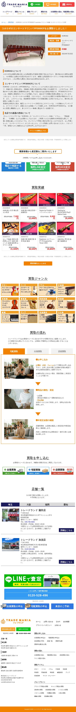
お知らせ (58, 625)
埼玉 (10, 504)
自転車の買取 (38, 689)
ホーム (3, 22)
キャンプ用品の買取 (57, 686)
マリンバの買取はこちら (38, 130)
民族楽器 (44, 672)
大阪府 (4, 652)
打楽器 (58, 669)
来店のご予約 (62, 606)
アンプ (68, 672)
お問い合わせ (48, 621)
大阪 (29, 504)
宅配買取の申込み (53, 637)
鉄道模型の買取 (50, 689)
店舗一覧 (50, 641)
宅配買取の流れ (52, 655)
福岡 (47, 504)
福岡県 (4, 659)
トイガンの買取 (63, 689)
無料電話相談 (38, 593)
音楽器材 (37, 675)
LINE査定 (37, 4)
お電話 (38, 365)
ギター (36, 669)
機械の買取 (37, 696)
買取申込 (69, 4)
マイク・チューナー (49, 675)
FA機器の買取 (51, 693)
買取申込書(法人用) (40, 644)
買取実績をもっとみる (38, 263)
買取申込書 (59, 641)
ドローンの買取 (39, 693)
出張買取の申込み (39, 637)
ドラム (51, 669)
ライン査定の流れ (39, 658)
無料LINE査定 (23, 629)
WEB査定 (53, 4)
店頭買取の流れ (64, 655)
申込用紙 (40, 400)
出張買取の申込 (15, 606)
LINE (44, 365)
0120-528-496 (30, 549)
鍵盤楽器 (60, 672)
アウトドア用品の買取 (41, 686)
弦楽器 (65, 669)
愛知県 (4, 667)
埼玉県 (4, 642)
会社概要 (66, 621)
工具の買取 (62, 693)
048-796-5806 (30, 522)
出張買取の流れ (39, 655)
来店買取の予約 (39, 641)
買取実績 (11, 22)
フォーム (50, 365)
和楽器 (52, 672)
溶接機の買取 (48, 696)
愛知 (66, 504)
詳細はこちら (66, 530)
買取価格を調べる (8, 629)
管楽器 (36, 672)
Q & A (58, 621)
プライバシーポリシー (44, 625)
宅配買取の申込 (39, 606)
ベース (43, 669)
